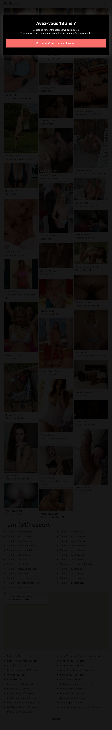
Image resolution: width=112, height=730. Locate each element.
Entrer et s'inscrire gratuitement (56, 43)
